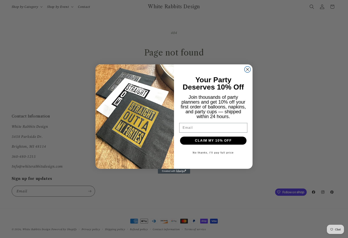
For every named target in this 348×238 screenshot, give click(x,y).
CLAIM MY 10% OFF (213, 140)
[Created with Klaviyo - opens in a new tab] (174, 171)
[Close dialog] (247, 69)
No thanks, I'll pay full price (213, 152)
